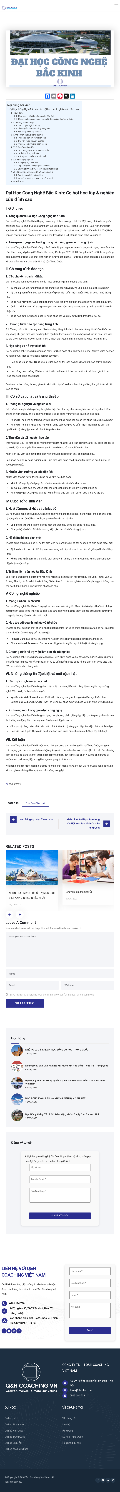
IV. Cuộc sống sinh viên (23, 147)
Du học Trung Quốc (15, 1436)
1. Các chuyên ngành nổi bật (28, 125)
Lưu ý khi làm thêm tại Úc (79, 891)
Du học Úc (10, 1418)
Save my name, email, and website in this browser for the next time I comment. (52, 994)
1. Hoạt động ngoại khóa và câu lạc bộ (32, 150)
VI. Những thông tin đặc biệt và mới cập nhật (33, 172)
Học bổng (67, 1430)
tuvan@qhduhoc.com (81, 1390)
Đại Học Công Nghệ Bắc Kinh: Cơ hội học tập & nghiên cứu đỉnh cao (44, 109)
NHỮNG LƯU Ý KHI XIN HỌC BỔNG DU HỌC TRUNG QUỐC (56, 1049)
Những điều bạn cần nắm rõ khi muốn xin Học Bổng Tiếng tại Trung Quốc (66, 1065)
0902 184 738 (17, 1303)
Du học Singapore (14, 1424)
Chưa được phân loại (35, 803)
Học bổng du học (71, 1442)
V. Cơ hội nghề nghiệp (23, 160)
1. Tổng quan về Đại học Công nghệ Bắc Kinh (35, 116)
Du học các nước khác (16, 1449)
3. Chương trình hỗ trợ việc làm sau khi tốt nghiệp (37, 169)
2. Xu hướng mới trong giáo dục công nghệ (34, 178)
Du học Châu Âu (13, 1442)
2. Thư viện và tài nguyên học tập (30, 141)
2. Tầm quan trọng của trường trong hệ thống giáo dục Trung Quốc (44, 119)
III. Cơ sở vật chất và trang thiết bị (28, 135)
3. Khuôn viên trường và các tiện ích (31, 144)
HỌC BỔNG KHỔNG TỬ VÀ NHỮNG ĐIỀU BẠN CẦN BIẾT (55, 1098)
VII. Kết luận (18, 181)
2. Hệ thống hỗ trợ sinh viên (27, 153)
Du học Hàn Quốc (14, 1430)
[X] (66, 96)
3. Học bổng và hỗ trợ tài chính (29, 132)
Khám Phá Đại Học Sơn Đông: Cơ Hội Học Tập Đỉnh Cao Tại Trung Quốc (84, 823)
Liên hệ (66, 1424)
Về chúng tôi (68, 1418)
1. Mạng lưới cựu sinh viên (27, 163)
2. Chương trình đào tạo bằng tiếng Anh (33, 128)
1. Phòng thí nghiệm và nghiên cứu (31, 138)
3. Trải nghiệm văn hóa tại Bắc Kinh (31, 156)
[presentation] (9, 915)
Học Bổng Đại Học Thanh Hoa (36, 819)
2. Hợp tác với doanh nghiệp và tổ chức (32, 166)
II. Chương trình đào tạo (23, 122)
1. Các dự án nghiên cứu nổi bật (29, 175)
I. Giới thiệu (18, 113)
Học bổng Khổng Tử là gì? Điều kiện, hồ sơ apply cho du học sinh (62, 1114)
